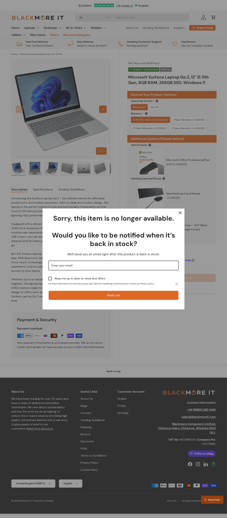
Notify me (113, 295)
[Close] (180, 213)
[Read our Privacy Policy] (177, 284)
